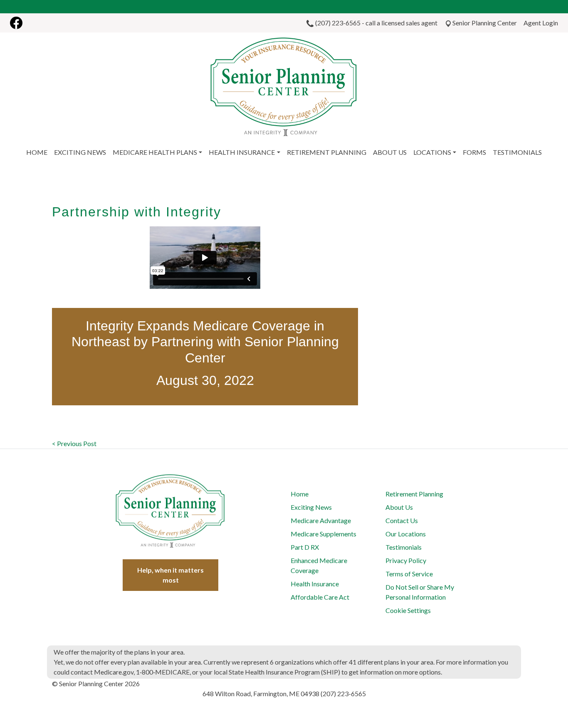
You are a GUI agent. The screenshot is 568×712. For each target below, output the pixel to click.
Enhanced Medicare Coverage (319, 565)
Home (300, 494)
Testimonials (403, 547)
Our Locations (405, 534)
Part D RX (305, 547)
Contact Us (401, 520)
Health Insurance (315, 584)
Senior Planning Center (484, 23)
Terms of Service (409, 574)
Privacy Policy (405, 560)
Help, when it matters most (170, 575)
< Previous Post (74, 443)
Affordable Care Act (320, 597)
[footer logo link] (170, 511)
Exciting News (311, 507)
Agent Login (541, 23)
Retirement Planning (414, 494)
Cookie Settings (408, 610)
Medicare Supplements (323, 534)
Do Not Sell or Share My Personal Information (419, 592)
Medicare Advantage (321, 520)
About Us (399, 507)
